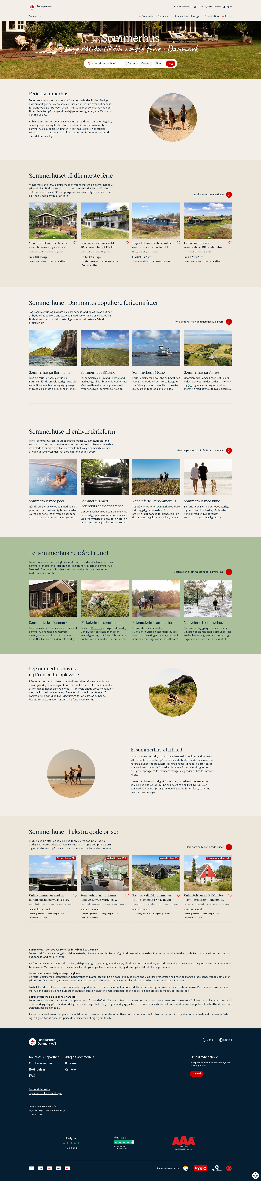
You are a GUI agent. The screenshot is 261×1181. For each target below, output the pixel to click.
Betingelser (37, 1069)
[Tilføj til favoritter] (75, 243)
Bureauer (71, 1063)
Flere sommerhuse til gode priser (205, 847)
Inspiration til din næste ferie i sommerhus (199, 572)
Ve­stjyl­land (118, 378)
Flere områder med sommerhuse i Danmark (199, 322)
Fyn (190, 385)
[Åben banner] (255, 1175)
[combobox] (106, 63)
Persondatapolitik (39, 1089)
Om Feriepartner (40, 1063)
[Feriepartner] (40, 7)
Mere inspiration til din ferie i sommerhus (200, 450)
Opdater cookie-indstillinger (45, 1093)
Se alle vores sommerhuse (208, 194)
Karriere (70, 1069)
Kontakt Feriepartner (44, 1057)
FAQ (32, 1075)
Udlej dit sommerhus (183, 7)
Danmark (118, 512)
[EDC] (185, 1168)
